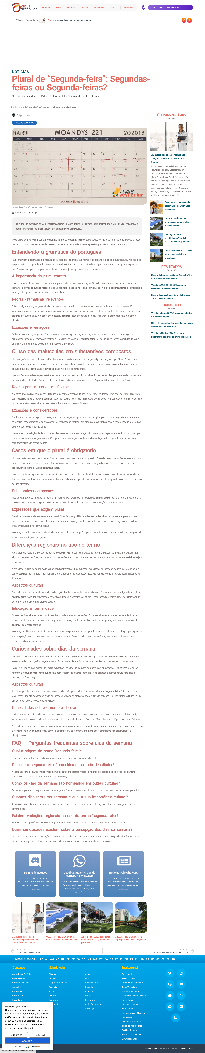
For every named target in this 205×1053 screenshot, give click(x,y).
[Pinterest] (170, 984)
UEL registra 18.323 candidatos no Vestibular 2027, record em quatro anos (95, 940)
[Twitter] (170, 973)
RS (152, 959)
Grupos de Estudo (130, 991)
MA (89, 959)
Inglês (88, 996)
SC (157, 959)
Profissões (99, 7)
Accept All (27, 1041)
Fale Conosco (128, 978)
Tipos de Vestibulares (132, 1026)
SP (168, 959)
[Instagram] (181, 973)
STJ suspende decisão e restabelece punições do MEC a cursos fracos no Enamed (26, 940)
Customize (16, 1035)
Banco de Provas (130, 1004)
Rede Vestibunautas (131, 1021)
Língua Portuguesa (58, 983)
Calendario (17, 1000)
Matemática (54, 1004)
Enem (58, 7)
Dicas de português (24, 122)
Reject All (40, 1035)
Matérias (46, 7)
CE (68, 959)
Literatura (90, 1000)
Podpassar (127, 1017)
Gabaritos (17, 987)
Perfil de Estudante (131, 1030)
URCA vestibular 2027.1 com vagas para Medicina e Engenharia (178, 254)
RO (142, 959)
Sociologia (90, 1009)
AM (52, 959)
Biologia (52, 974)
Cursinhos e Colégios (22, 974)
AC (41, 959)
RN (136, 959)
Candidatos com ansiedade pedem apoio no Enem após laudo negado (177, 206)
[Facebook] (170, 995)
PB (111, 959)
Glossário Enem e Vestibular (135, 996)
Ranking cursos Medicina (133, 1013)
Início (14, 107)
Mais (112, 7)
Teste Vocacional (130, 987)
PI (121, 959)
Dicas (88, 978)
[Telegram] (170, 1006)
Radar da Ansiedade (131, 1034)
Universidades (18, 978)
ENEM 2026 (127, 1009)
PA (106, 959)
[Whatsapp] (181, 995)
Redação (53, 987)
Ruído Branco (128, 1000)
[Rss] (175, 1017)
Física (51, 991)
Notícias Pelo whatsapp (123, 872)
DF (73, 959)
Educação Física (93, 983)
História (52, 996)
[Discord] (181, 1006)
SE (163, 959)
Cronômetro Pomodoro (133, 983)
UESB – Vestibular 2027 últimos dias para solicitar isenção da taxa (177, 222)
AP (57, 959)
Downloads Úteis (130, 1039)
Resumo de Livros (20, 983)
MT (100, 959)
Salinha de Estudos (35, 872)
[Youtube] (181, 984)
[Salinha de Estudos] (35, 861)
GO (83, 959)
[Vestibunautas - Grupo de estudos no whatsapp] (79, 861)
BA (62, 959)
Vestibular (71, 7)
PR (126, 959)
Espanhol (89, 987)
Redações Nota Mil (94, 1004)
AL (46, 959)
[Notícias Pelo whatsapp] (124, 861)
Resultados (17, 996)
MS (95, 959)
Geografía (53, 1000)
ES (78, 959)
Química (52, 978)
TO (173, 959)
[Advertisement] (102, 46)
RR (147, 959)
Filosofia (89, 991)
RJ (131, 959)
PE (116, 959)
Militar (85, 7)
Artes (87, 974)
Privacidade (127, 974)
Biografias (128, 7)
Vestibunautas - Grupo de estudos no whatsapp (79, 874)
